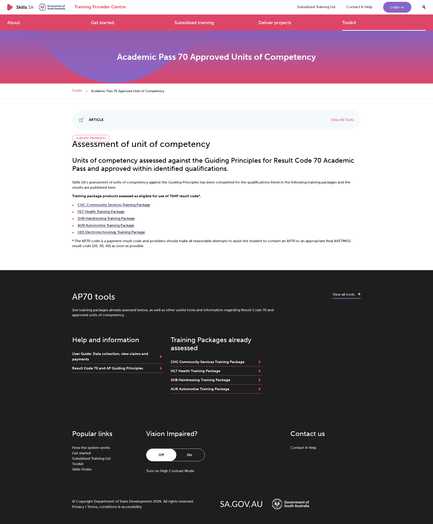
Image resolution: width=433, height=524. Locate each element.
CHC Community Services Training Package (114, 205)
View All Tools (342, 120)
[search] (424, 7)
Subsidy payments (91, 138)
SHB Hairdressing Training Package (106, 218)
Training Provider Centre (100, 6)
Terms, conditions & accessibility (114, 507)
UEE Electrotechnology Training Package (111, 232)
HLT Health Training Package (101, 211)
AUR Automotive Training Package (106, 225)
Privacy (78, 507)
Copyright (84, 501)
